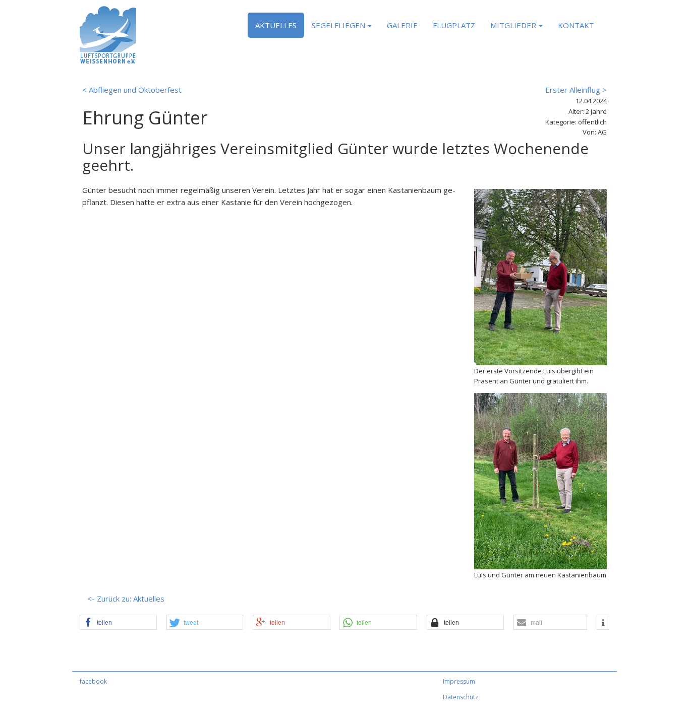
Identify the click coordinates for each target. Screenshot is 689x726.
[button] (118, 622)
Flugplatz (454, 25)
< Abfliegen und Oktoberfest (132, 90)
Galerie (402, 25)
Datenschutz (460, 697)
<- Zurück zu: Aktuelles (125, 598)
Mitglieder (513, 25)
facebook (93, 681)
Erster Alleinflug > (576, 90)
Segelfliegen (338, 25)
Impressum (459, 681)
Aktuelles (276, 25)
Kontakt (576, 25)
